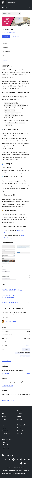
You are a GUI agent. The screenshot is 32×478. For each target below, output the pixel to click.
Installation (6, 51)
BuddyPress (6, 448)
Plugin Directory (6, 7)
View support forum (7, 386)
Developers (5, 431)
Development (7, 56)
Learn (3, 425)
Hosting (4, 416)
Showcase (20, 411)
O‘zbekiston (9, 455)
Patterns (19, 419)
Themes (19, 414)
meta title (27, 352)
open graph (24, 356)
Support (5, 60)
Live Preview (15, 36)
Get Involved (21, 425)
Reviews (5, 47)
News (3, 414)
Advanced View (6, 361)
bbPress (5, 445)
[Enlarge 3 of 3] (28, 268)
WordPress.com (7, 439)
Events (19, 428)
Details (5, 43)
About (3, 411)
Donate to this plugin (8, 400)
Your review (5, 373)
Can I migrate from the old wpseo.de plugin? (8, 296)
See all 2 (28, 345)
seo (29, 356)
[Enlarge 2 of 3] (28, 247)
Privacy (4, 419)
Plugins (19, 416)
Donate (20, 431)
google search (26, 349)
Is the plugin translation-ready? (11, 302)
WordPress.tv (6, 434)
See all (28, 373)
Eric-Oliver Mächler (9, 32)
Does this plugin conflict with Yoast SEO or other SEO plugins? (12, 290)
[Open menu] (29, 2)
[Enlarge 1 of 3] (13, 247)
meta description (20, 352)
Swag (19, 434)
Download (6, 36)
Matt (4, 442)
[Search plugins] (19, 13)
